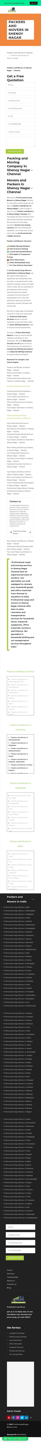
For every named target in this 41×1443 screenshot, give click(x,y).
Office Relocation (15, 1344)
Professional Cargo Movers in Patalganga (19, 1137)
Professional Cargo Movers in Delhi (17, 985)
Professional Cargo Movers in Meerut (18, 1101)
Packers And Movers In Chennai (20, 53)
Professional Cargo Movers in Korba (17, 1073)
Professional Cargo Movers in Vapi (17, 1207)
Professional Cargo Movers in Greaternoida (20, 1006)
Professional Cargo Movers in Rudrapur (18, 1175)
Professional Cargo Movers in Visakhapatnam (21, 1218)
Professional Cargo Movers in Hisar (17, 1027)
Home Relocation (15, 1340)
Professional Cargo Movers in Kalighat (18, 1059)
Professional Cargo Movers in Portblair (18, 1147)
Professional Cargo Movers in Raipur (17, 1158)
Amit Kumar (21, 1434)
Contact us (11, 1284)
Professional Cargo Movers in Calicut (17, 960)
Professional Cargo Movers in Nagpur (18, 1112)
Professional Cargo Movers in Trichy (17, 1197)
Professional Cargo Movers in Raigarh (18, 1154)
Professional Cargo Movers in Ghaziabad (19, 999)
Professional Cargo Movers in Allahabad (19, 914)
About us (11, 1281)
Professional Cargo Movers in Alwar (17, 918)
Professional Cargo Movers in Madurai (18, 1091)
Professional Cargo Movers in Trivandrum (19, 1200)
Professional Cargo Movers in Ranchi (17, 1165)
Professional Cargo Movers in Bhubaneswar (20, 949)
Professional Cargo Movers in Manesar (18, 1094)
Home (9, 1270)
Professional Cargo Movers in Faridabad (19, 992)
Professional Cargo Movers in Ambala (18, 921)
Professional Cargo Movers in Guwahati (18, 1017)
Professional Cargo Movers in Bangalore (19, 935)
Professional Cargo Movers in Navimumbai (19, 1123)
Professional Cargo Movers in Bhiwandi (18, 942)
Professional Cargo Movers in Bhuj (16, 953)
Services (11, 1274)
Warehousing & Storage (18, 1337)
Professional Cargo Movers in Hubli (17, 1031)
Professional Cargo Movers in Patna (17, 1140)
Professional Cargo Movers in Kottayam (18, 1080)
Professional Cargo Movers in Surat (17, 1186)
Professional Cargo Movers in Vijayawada (19, 1214)
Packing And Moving (16, 1351)
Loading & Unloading (16, 1333)
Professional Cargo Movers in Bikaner (18, 956)
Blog (9, 1288)
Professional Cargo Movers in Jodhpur (18, 1055)
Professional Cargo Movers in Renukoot (18, 1168)
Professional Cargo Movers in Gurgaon (18, 1013)
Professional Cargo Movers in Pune (17, 1151)
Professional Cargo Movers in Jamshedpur (20, 1052)
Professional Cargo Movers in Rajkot (17, 1161)
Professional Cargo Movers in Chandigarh (19, 963)
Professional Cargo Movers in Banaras (18, 932)
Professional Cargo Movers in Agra (17, 907)
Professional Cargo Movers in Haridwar (18, 1024)
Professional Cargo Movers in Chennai (18, 967)
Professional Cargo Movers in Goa (16, 1002)
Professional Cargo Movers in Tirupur (17, 1193)
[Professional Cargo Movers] (12, 10)
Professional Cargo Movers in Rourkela (18, 1172)
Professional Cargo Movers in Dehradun (18, 981)
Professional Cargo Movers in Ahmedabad (19, 911)
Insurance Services (16, 1347)
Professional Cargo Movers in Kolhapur (18, 1066)
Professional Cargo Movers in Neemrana (19, 1126)
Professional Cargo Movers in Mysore (18, 1108)
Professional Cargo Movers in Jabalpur (18, 1041)
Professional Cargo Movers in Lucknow (18, 1084)
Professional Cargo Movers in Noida (17, 1130)
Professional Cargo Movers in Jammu (18, 1048)
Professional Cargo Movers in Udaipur (18, 1204)
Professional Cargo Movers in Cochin (17, 971)
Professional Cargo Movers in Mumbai (18, 1105)
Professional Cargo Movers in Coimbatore (19, 974)
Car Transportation (16, 1354)
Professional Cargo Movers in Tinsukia (18, 1190)
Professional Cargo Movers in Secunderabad (20, 1179)
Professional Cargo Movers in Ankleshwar (19, 925)
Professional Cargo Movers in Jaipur (17, 1045)
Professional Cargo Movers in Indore (17, 1038)
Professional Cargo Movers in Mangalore (19, 1098)
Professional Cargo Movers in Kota (17, 1077)
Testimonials (12, 1277)
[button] (15, 1439)
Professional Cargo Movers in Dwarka (18, 988)
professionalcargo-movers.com (18, 386)
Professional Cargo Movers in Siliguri (18, 1182)
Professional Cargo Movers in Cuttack (18, 978)
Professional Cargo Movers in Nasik (17, 1119)
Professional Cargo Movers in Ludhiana (18, 1087)
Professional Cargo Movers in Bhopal (17, 946)
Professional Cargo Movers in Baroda (18, 939)
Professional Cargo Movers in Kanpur (17, 1062)
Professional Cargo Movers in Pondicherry (19, 1144)
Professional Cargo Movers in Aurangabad (19, 928)
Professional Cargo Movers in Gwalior (18, 1020)
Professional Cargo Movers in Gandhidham (19, 995)
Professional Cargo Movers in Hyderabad (19, 1034)
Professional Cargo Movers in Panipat (18, 1133)
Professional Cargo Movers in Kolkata (18, 1069)
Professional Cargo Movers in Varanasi (18, 1211)
